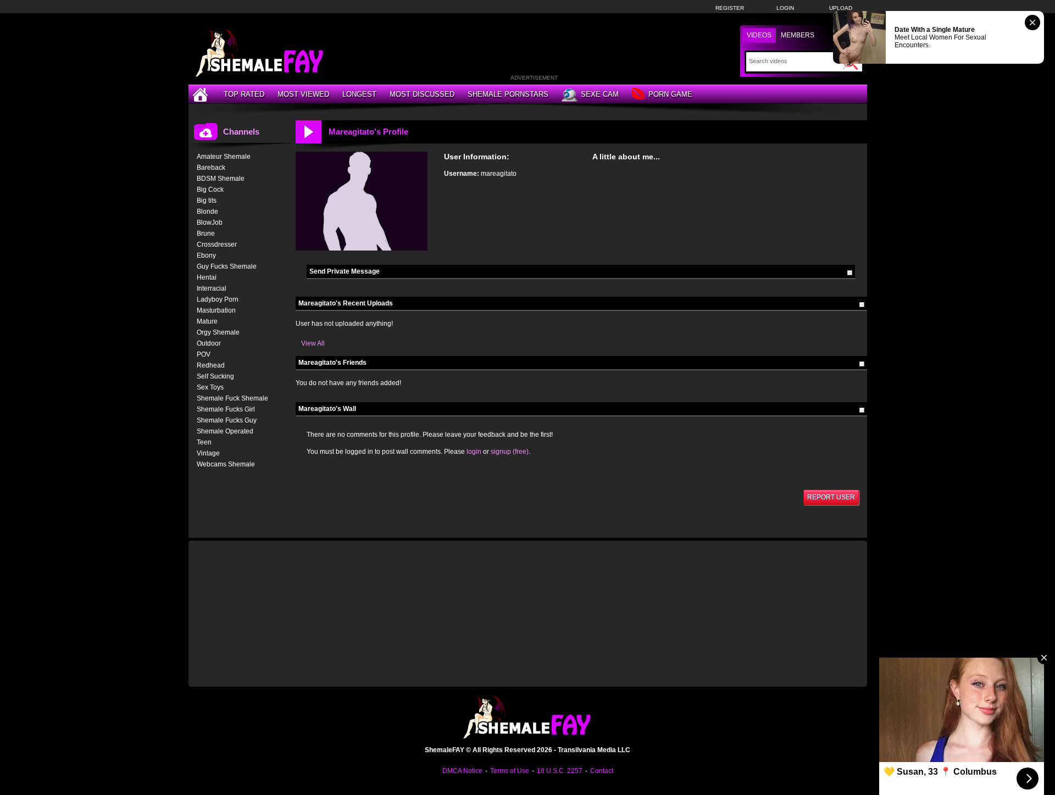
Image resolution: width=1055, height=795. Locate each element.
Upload (840, 8)
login (474, 451)
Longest (359, 94)
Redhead (211, 365)
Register (729, 8)
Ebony (206, 255)
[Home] (201, 94)
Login (785, 8)
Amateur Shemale (224, 156)
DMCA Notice (462, 771)
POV (203, 354)
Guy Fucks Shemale (227, 266)
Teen (204, 442)
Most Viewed (303, 94)
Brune (206, 233)
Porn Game (670, 94)
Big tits (206, 200)
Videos (759, 35)
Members (797, 35)
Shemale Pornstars (508, 94)
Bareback (211, 167)
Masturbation (216, 310)
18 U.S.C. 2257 (559, 771)
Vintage (208, 453)
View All (313, 343)
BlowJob (210, 222)
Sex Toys (210, 387)
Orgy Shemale (218, 332)
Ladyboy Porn (217, 299)
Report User (831, 497)
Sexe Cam (600, 94)
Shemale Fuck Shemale (232, 398)
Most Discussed (422, 94)
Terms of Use (509, 771)
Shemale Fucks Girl (226, 409)
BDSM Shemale (221, 178)
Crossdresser (217, 244)
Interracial (211, 288)
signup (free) (510, 451)
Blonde (207, 211)
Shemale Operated (225, 431)
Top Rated (244, 94)
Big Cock (210, 189)
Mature (207, 321)
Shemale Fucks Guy (227, 420)
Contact (601, 771)
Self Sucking (215, 376)
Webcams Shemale (226, 464)
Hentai (206, 277)
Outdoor (209, 343)
